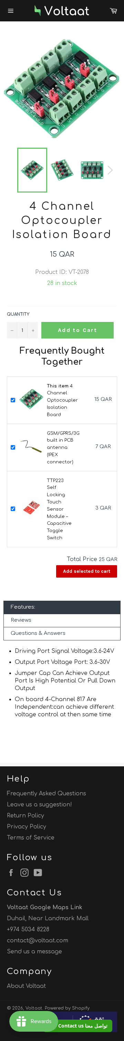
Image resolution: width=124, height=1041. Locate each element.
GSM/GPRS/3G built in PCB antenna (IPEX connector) (63, 447)
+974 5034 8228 (28, 929)
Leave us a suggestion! (39, 805)
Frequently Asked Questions (46, 793)
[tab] (62, 607)
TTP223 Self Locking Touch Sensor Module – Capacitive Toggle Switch (59, 509)
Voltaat (33, 1008)
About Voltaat (26, 986)
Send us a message (34, 952)
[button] (77, 1026)
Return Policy (25, 816)
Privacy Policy (26, 827)
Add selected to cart (86, 571)
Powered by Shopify (67, 1008)
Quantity (18, 314)
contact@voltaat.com (37, 940)
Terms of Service (30, 838)
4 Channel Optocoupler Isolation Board (62, 400)
